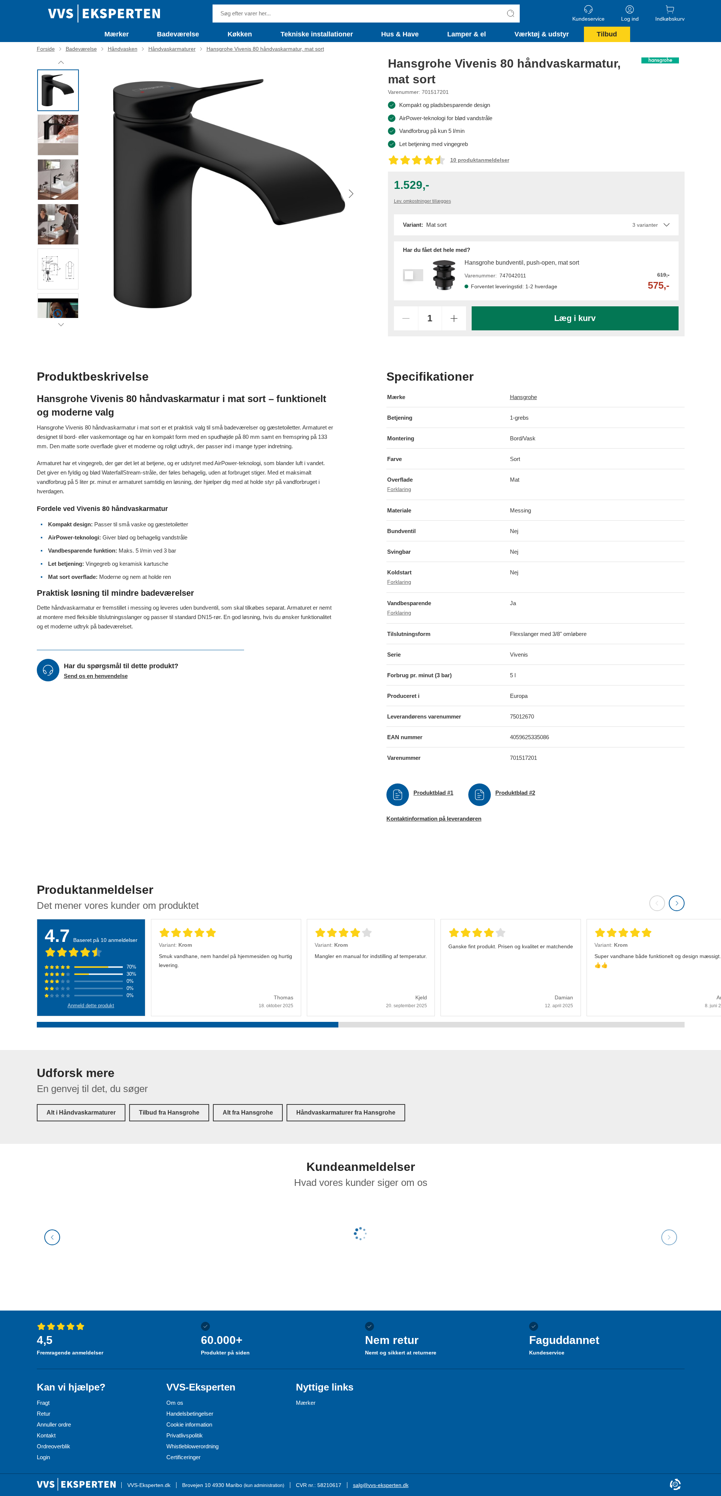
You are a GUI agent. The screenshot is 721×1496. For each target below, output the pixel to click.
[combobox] (536, 224)
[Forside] (104, 14)
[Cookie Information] (675, 1485)
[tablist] (61, 193)
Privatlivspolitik (184, 1435)
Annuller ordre (54, 1424)
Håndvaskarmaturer (172, 49)
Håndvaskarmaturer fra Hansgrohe (345, 1112)
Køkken (240, 34)
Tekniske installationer (317, 34)
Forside (46, 49)
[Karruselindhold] (229, 193)
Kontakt (46, 1435)
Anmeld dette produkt (91, 1005)
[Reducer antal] (406, 318)
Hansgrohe (523, 397)
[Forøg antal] (454, 318)
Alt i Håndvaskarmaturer (81, 1112)
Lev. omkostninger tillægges (422, 201)
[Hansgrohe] (660, 60)
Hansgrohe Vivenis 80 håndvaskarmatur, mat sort (265, 49)
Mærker (116, 34)
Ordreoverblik (53, 1446)
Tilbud (607, 34)
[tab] (58, 90)
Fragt (43, 1403)
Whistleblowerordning (192, 1446)
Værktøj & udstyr (541, 34)
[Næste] (351, 193)
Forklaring (399, 489)
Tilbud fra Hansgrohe (169, 1112)
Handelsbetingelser (189, 1413)
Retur (43, 1413)
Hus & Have (400, 34)
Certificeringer (183, 1457)
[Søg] (511, 13)
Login (43, 1457)
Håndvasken (122, 49)
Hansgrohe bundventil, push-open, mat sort (522, 262)
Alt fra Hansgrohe (248, 1112)
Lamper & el (466, 34)
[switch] (413, 275)
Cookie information (189, 1424)
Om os (174, 1403)
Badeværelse (178, 34)
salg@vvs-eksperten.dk (381, 1485)
